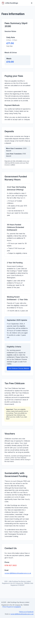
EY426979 (17, 607)
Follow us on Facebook (26, 612)
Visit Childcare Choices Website (18, 368)
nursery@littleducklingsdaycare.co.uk (18, 573)
